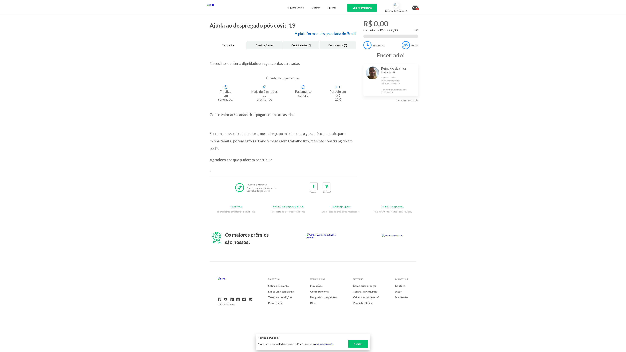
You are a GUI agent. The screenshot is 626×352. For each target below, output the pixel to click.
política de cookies (324, 344)
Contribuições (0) (301, 45)
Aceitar (358, 343)
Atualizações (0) (265, 45)
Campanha (228, 45)
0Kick (414, 45)
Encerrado (378, 45)
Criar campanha (362, 7)
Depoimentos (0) (337, 45)
